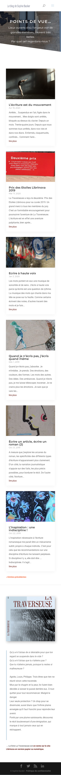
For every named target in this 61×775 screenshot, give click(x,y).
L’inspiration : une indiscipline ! (22, 529)
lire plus (13, 141)
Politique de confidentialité (38, 771)
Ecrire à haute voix (22, 273)
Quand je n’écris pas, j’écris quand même (29, 357)
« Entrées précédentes (16, 577)
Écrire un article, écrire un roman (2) (28, 443)
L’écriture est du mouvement (30, 105)
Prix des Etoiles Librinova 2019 (27, 189)
